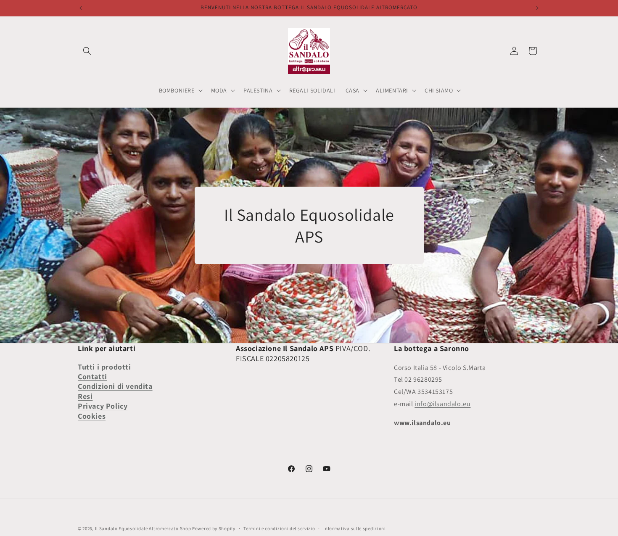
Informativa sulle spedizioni (354, 528)
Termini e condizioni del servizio (279, 528)
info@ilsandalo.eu (442, 403)
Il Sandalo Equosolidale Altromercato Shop (143, 528)
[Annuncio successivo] (537, 8)
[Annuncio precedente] (80, 8)
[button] (87, 51)
